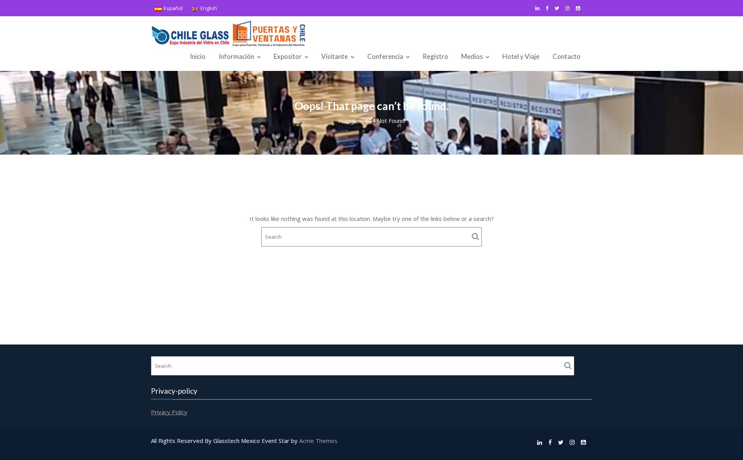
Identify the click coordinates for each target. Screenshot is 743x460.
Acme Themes (318, 440)
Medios (472, 56)
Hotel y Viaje (520, 56)
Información (236, 56)
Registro (435, 56)
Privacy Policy (169, 412)
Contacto (566, 56)
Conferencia (385, 56)
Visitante (334, 56)
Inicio (197, 56)
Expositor (288, 56)
